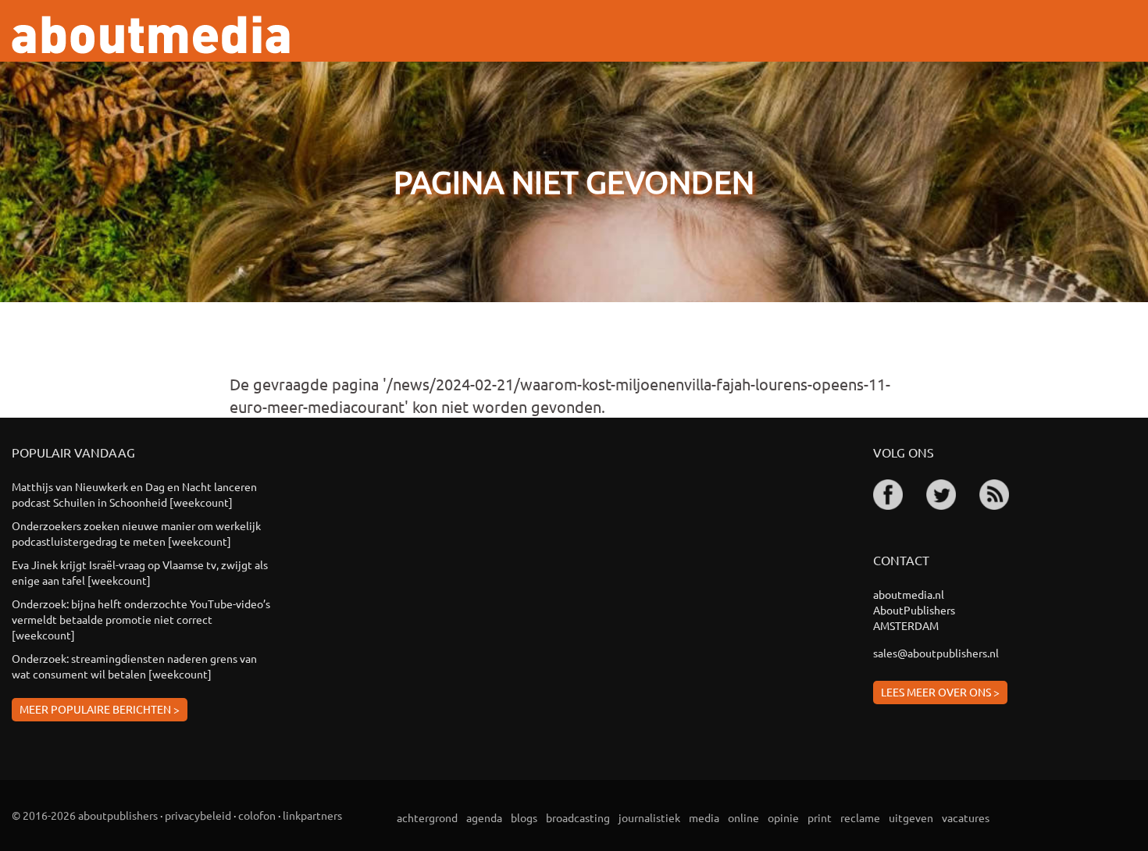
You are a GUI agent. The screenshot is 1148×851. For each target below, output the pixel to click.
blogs (524, 817)
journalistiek (649, 817)
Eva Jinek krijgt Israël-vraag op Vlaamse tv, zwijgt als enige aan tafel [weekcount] (140, 572)
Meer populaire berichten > (100, 709)
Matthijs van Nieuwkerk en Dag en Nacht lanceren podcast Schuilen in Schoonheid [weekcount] (134, 494)
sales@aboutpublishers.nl (936, 653)
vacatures (965, 817)
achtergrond (427, 817)
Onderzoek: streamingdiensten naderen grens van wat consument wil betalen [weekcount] (134, 666)
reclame (860, 817)
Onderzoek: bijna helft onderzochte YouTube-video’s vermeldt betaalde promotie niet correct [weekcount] (141, 619)
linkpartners (312, 815)
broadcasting (578, 817)
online (743, 817)
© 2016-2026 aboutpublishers (85, 815)
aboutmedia (151, 35)
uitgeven (911, 817)
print (820, 817)
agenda (484, 817)
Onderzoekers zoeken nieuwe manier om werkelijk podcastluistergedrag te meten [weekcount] (136, 533)
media (704, 817)
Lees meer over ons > (940, 692)
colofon (257, 815)
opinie (783, 817)
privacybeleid (198, 815)
